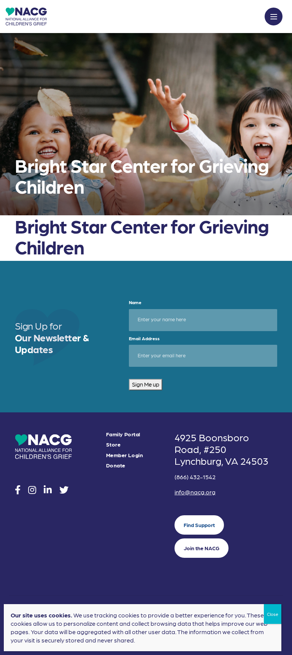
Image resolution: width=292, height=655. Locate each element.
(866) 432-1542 (195, 476)
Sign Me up (145, 384)
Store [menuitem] (113, 444)
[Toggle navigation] (273, 16)
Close (272, 614)
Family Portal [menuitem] (123, 434)
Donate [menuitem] (115, 465)
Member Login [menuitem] (124, 455)
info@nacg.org (195, 492)
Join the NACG (201, 548)
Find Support (199, 525)
